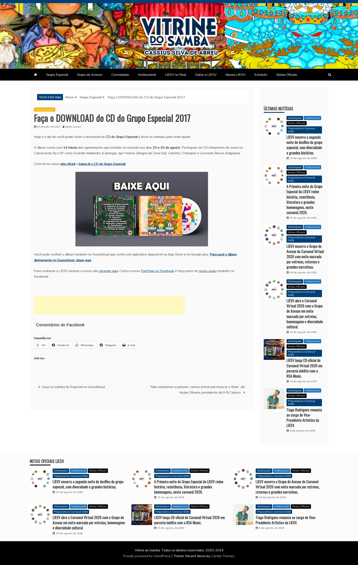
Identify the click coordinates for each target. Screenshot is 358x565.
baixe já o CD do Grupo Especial (102, 164)
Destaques (295, 117)
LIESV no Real (175, 74)
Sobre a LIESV (205, 74)
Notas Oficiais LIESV (47, 461)
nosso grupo (208, 271)
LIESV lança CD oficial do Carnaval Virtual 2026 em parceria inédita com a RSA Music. (304, 368)
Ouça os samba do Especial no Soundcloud (73, 387)
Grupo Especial (57, 74)
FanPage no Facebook (157, 271)
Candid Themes (223, 556)
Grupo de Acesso (89, 74)
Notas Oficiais (286, 74)
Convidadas (120, 74)
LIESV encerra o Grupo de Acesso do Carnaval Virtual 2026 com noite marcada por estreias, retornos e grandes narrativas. (305, 256)
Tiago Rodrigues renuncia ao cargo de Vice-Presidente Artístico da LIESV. (304, 417)
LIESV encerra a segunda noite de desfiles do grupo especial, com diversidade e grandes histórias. (304, 144)
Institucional (147, 74)
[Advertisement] (109, 305)
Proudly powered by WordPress (147, 556)
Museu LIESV (235, 74)
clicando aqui (108, 271)
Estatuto (260, 74)
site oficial (67, 164)
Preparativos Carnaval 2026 (301, 130)
